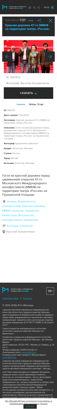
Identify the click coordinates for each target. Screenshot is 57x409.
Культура (12, 225)
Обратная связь (10, 298)
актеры (11, 201)
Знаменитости (26, 201)
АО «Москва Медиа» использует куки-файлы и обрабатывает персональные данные (28, 402)
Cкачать (21, 104)
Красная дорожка (33, 206)
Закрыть (51, 20)
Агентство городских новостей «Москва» (14, 7)
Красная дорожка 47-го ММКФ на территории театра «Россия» (27, 27)
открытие (18, 210)
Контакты (27, 298)
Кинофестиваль (12, 220)
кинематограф (11, 206)
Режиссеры (9, 215)
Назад (7, 57)
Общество (26, 225)
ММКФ (6, 210)
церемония (31, 220)
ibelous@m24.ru (9, 357)
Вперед (50, 57)
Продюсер (32, 210)
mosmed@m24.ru (28, 352)
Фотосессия (26, 215)
